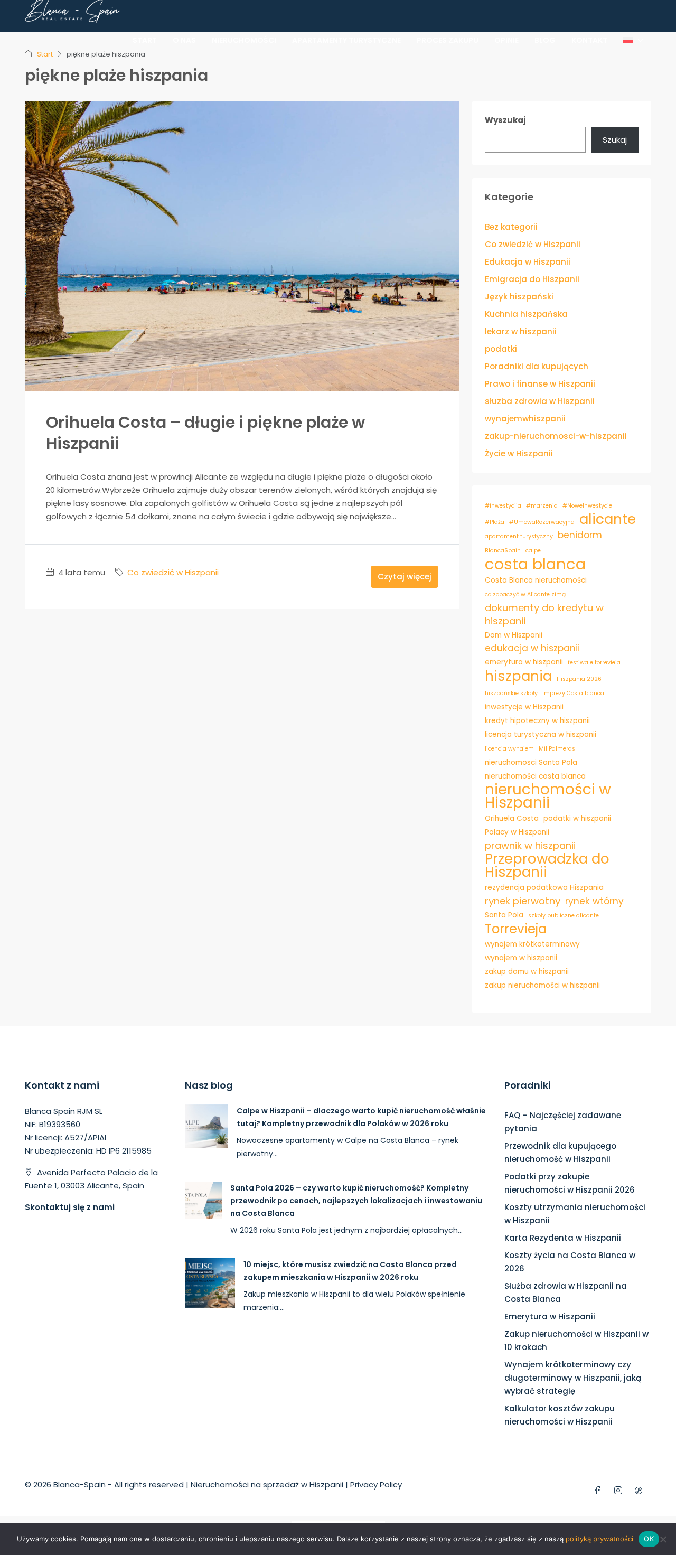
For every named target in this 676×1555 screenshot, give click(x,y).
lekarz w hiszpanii (521, 331)
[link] (207, 1125)
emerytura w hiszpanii (524, 662)
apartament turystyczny (519, 536)
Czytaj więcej (404, 576)
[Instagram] (620, 1490)
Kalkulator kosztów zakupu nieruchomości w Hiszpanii (559, 1415)
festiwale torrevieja (594, 663)
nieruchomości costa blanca (535, 776)
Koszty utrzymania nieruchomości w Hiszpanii (574, 1214)
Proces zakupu (447, 40)
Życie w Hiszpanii (519, 453)
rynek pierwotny (522, 900)
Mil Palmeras (557, 749)
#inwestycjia (503, 506)
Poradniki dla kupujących (536, 366)
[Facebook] (600, 1490)
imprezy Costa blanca (573, 693)
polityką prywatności (599, 1538)
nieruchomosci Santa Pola (531, 762)
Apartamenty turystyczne (346, 40)
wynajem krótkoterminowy (532, 944)
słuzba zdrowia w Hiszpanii (540, 401)
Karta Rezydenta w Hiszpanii (562, 1237)
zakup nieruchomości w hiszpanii (542, 985)
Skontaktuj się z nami (70, 1207)
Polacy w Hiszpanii (517, 832)
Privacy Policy (376, 1484)
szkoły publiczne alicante (563, 916)
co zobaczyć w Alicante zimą (525, 594)
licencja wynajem (509, 749)
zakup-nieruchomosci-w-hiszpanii (556, 436)
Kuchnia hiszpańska (526, 314)
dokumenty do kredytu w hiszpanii (544, 614)
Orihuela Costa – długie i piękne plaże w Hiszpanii (205, 433)
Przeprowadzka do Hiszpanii (547, 866)
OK (649, 1538)
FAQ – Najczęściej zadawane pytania (562, 1122)
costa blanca (535, 563)
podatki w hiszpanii (577, 818)
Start (145, 40)
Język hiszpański (519, 296)
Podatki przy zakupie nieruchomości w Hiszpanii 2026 (569, 1183)
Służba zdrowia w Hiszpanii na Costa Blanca (565, 1292)
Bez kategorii (511, 226)
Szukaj (615, 139)
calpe (533, 551)
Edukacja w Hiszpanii (527, 261)
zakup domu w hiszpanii (527, 972)
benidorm (580, 535)
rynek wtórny (594, 901)
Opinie (506, 40)
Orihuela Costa (512, 818)
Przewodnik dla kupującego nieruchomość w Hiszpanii (560, 1152)
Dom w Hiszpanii (513, 635)
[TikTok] (641, 1490)
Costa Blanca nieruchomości (536, 580)
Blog (545, 40)
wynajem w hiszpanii (521, 958)
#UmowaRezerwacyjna (542, 522)
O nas (184, 40)
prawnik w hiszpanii (530, 845)
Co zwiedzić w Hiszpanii (173, 572)
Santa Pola (504, 915)
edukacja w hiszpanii (532, 648)
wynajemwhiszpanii (525, 418)
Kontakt (589, 40)
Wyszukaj (505, 120)
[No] (663, 1539)
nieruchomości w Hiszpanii (548, 796)
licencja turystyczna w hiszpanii (540, 734)
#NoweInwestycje (587, 506)
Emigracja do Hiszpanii (532, 279)
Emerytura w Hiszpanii (549, 1316)
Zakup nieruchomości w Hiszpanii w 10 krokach (576, 1340)
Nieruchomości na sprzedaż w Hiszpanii (267, 1484)
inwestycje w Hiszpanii (524, 707)
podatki (501, 348)
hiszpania (518, 675)
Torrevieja (516, 928)
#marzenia (542, 506)
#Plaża (494, 522)
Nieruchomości (244, 40)
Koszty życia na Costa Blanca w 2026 (569, 1262)
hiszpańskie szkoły (511, 693)
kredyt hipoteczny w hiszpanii (537, 721)
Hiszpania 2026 (579, 679)
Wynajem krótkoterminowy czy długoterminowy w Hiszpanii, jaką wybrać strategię (572, 1378)
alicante (607, 519)
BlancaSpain (503, 551)
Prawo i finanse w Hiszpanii (540, 383)
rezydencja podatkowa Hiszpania (544, 888)
